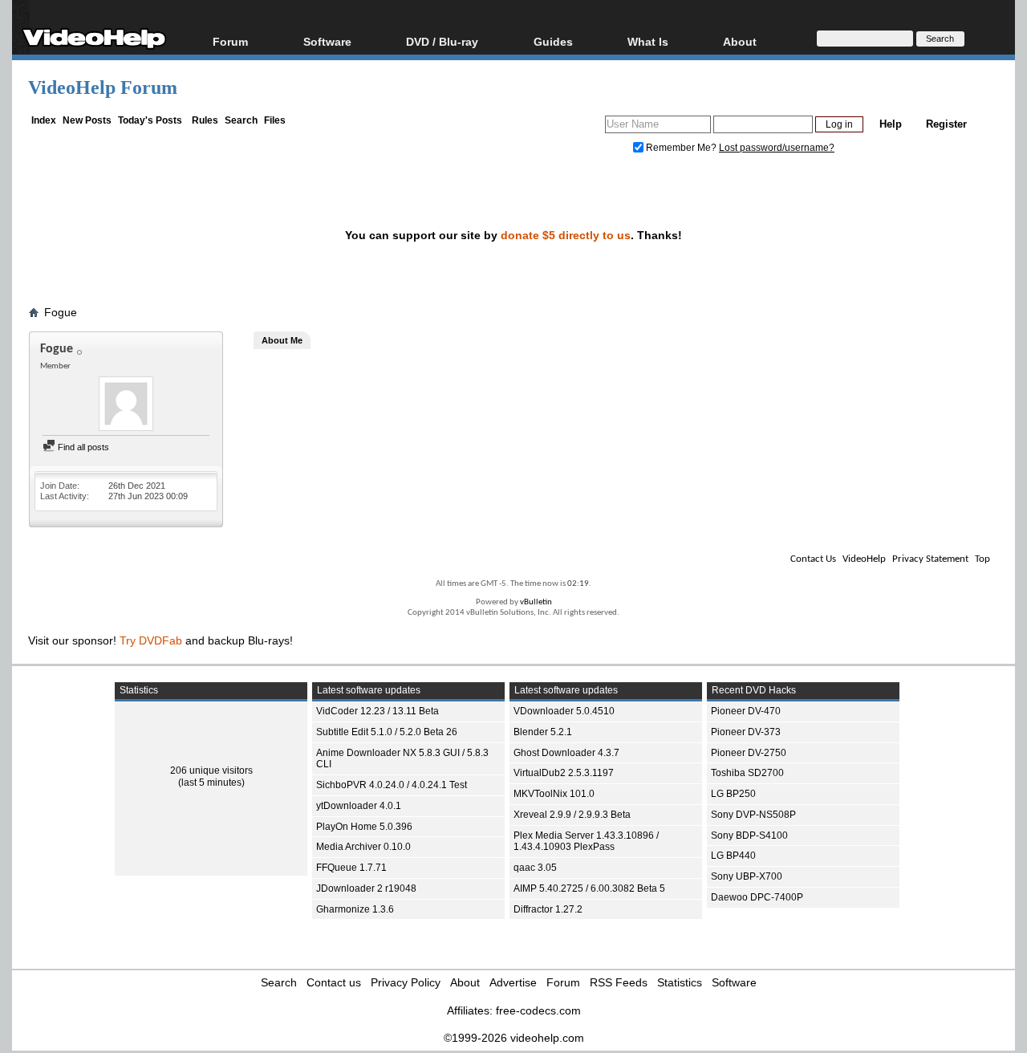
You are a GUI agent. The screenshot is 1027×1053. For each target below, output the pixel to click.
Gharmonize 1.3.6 (355, 909)
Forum (230, 41)
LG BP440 (733, 855)
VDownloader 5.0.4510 (564, 711)
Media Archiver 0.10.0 (363, 846)
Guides (553, 41)
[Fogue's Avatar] (126, 405)
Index (43, 120)
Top (982, 559)
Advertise (513, 982)
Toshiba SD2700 (747, 773)
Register (946, 124)
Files (275, 120)
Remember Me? (681, 147)
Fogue (60, 312)
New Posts (87, 120)
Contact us (333, 982)
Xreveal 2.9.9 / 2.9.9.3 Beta (572, 814)
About (465, 982)
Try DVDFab (151, 640)
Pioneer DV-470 (746, 711)
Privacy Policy (405, 982)
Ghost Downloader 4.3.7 (566, 752)
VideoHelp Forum (102, 87)
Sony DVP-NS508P (753, 814)
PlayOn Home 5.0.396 (364, 826)
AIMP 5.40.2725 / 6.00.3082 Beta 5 (589, 888)
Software (327, 41)
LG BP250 (733, 793)
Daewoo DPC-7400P (757, 897)
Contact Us (813, 559)
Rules (205, 120)
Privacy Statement (930, 559)
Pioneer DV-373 (746, 732)
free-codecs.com (538, 1010)
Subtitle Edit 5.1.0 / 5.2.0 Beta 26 (386, 732)
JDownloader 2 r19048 (366, 888)
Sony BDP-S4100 (749, 835)
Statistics (679, 982)
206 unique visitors (211, 770)
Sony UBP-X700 (746, 876)
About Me (282, 340)
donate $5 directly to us (566, 235)
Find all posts (82, 447)
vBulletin (536, 602)
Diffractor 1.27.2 (548, 909)
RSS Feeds (618, 982)
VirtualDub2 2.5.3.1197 (564, 773)
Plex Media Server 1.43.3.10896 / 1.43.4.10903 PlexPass (586, 841)
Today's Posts (150, 120)
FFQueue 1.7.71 (351, 867)
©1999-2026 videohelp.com (514, 1037)
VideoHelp (864, 559)
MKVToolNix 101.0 (554, 793)
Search (241, 120)
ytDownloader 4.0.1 (358, 805)
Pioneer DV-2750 (748, 752)
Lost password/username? (776, 147)
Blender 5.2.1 (543, 732)
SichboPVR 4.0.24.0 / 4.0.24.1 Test (391, 785)
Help (890, 124)
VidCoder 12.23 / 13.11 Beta (377, 711)
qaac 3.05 (535, 867)
